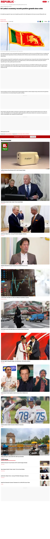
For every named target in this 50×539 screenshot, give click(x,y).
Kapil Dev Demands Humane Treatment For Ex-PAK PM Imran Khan (14, 265)
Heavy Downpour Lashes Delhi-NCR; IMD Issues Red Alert (12, 456)
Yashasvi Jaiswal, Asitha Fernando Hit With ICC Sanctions (12, 424)
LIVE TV (45, 1)
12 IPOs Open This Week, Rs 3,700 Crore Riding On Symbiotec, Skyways (15, 297)
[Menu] (48, 1)
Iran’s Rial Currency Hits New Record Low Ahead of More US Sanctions (15, 329)
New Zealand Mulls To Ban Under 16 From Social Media (12, 202)
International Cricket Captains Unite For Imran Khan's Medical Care (14, 393)
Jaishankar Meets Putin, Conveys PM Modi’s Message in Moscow (13, 234)
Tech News (2, 464)
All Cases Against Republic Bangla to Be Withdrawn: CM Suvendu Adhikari (15, 361)
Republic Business (3, 21)
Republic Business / (6, 4)
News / (1, 4)
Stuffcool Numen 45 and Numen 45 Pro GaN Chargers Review (13, 170)
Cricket (2, 267)
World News (3, 203)
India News (2, 235)
